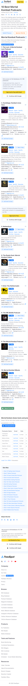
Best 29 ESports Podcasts (10, 486)
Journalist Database (6, 604)
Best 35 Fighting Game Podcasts (12, 471)
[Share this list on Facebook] (6, 15)
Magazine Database (6, 602)
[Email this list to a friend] (17, 15)
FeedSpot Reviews (6, 578)
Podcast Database (6, 599)
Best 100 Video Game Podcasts (11, 481)
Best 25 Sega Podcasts (10, 492)
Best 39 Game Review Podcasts (12, 490)
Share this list (5, 517)
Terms (3, 584)
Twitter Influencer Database (9, 616)
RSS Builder (4, 654)
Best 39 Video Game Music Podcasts (13, 503)
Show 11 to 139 (9, 408)
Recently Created (6, 674)
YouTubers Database (7, 607)
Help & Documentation (7, 668)
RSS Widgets (4, 648)
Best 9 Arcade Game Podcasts (11, 477)
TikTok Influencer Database (9, 619)
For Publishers (5, 628)
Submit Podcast (7, 33)
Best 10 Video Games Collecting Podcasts (14, 505)
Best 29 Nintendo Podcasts (10, 494)
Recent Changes (5, 671)
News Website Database (8, 610)
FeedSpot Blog (5, 677)
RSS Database (5, 593)
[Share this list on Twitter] (9, 15)
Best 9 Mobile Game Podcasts (11, 509)
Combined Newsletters (7, 645)
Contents (16, 12)
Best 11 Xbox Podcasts (9, 499)
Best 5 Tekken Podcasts (10, 473)
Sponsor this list (20, 33)
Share (2, 14)
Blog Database (5, 596)
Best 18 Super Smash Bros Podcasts (13, 475)
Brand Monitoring (6, 642)
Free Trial (20, 2)
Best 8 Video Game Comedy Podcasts (13, 488)
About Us (3, 570)
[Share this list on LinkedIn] (12, 15)
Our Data (3, 573)
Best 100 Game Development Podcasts (13, 501)
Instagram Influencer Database (9, 613)
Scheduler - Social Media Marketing (11, 657)
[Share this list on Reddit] (14, 15)
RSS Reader (4, 630)
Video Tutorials (5, 665)
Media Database (5, 633)
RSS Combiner (5, 651)
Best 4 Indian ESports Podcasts (11, 507)
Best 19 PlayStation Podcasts (11, 496)
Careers (7, 575)
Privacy (3, 581)
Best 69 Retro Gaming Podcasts (12, 479)
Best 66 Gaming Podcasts (10, 484)
